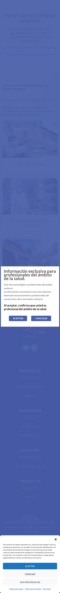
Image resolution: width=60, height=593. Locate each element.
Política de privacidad (33, 589)
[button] (55, 539)
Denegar (30, 574)
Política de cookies (16, 589)
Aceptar (30, 566)
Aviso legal (47, 589)
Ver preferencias (30, 582)
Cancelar (41, 318)
